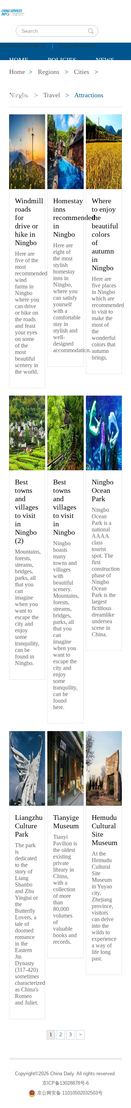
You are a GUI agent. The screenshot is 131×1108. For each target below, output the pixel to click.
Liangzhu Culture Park (29, 825)
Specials (24, 78)
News (105, 60)
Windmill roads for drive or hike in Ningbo (29, 222)
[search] (90, 30)
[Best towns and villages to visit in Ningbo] (65, 432)
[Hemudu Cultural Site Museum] (104, 767)
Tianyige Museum (66, 821)
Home (18, 60)
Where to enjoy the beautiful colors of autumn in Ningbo (105, 234)
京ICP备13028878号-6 (65, 1083)
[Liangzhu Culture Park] (27, 767)
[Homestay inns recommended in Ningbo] (65, 151)
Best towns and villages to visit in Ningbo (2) (26, 511)
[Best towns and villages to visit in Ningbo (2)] (27, 432)
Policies (62, 60)
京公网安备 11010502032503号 (70, 1093)
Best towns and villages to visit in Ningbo (64, 507)
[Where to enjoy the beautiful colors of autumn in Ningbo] (104, 151)
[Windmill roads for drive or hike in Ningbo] (27, 151)
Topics (70, 78)
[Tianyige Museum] (65, 767)
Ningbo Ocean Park (103, 490)
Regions (23, 96)
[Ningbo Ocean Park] (104, 432)
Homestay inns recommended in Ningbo (74, 217)
